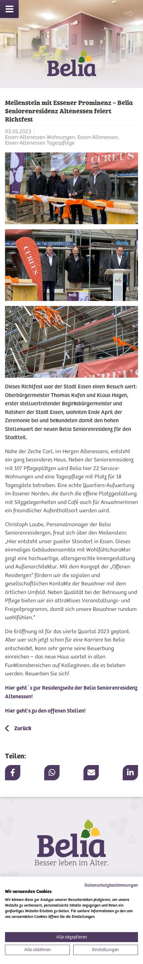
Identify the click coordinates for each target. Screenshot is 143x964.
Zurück (22, 728)
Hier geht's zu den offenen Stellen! (45, 710)
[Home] (71, 68)
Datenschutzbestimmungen (111, 885)
